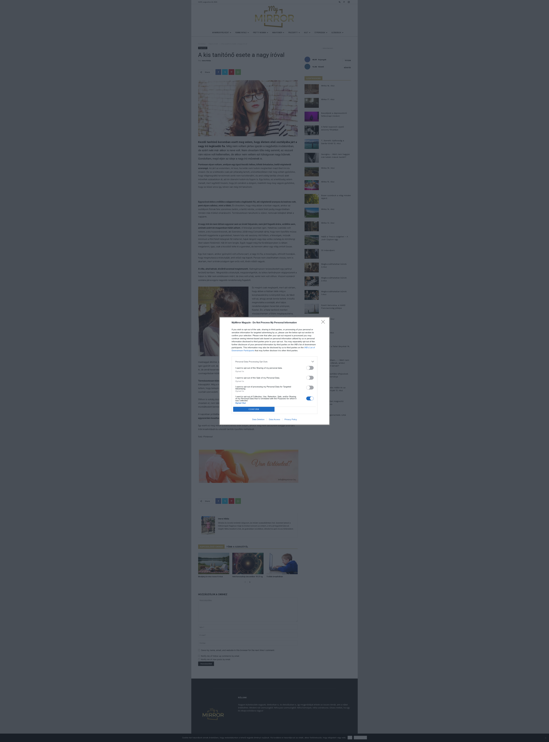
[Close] (324, 322)
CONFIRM (254, 409)
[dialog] (274, 371)
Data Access (274, 419)
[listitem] (274, 361)
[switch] (310, 368)
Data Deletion (258, 419)
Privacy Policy (291, 419)
